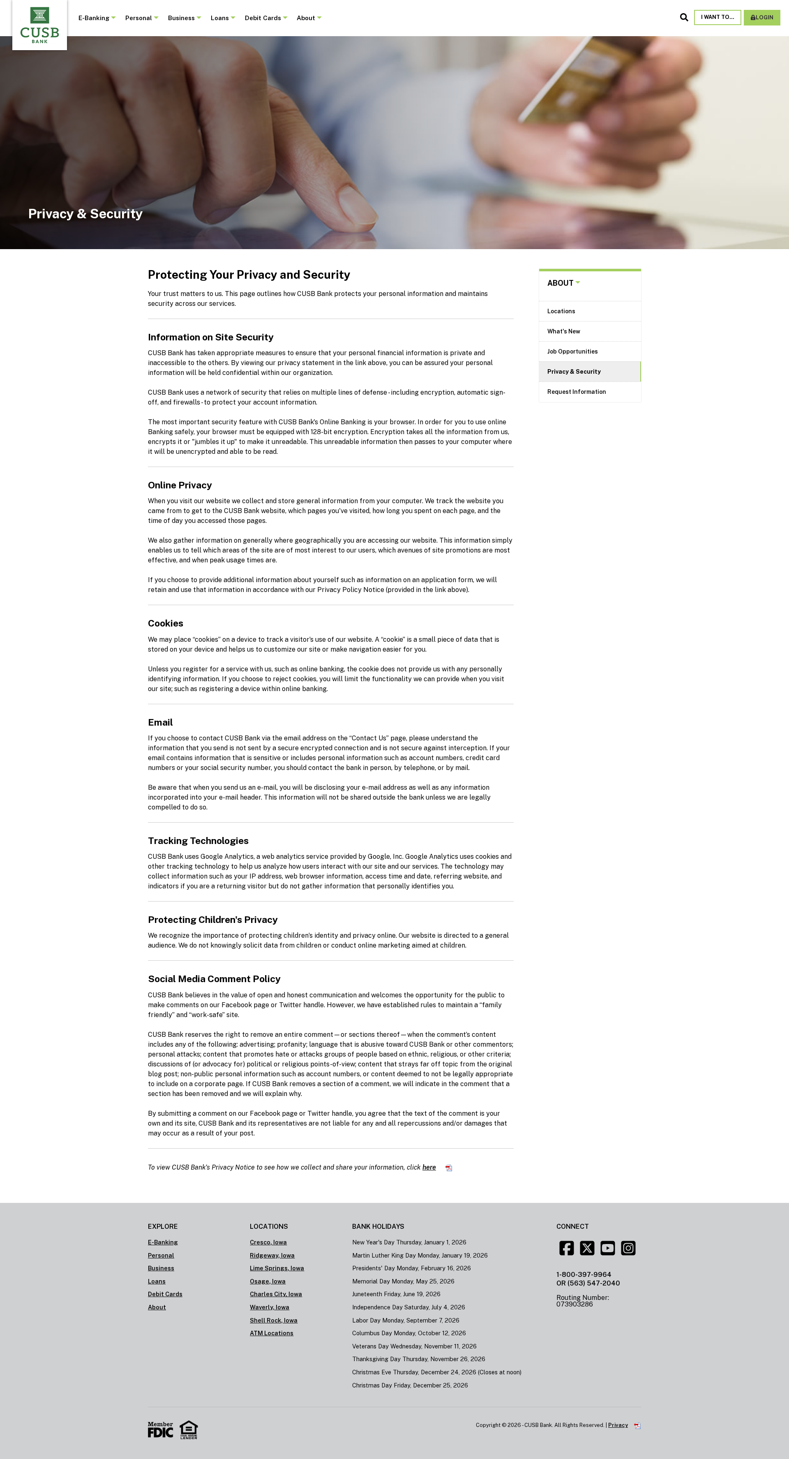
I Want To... (717, 17)
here (429, 1167)
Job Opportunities (572, 351)
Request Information (576, 391)
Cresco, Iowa (268, 1242)
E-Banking (93, 17)
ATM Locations (271, 1333)
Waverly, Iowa (269, 1307)
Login (764, 17)
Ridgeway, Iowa (272, 1255)
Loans (220, 17)
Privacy (618, 1425)
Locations (561, 311)
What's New (563, 331)
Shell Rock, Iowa (274, 1320)
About (306, 17)
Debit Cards (263, 17)
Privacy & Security (574, 371)
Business (181, 17)
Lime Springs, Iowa (277, 1268)
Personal (138, 17)
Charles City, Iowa (276, 1293)
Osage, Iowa (268, 1281)
